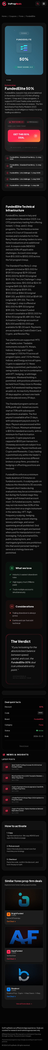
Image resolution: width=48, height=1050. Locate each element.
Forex (21, 16)
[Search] (37, 3)
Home (4, 16)
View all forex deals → (24, 1004)
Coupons (13, 16)
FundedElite (30, 16)
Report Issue (24, 746)
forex (41, 725)
